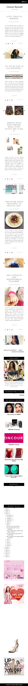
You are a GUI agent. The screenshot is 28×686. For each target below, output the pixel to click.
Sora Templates (12, 684)
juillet (8, 523)
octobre (9, 518)
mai (8, 539)
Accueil (20, 350)
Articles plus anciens (17, 352)
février (8, 544)
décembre (9, 515)
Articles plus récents (11, 350)
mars (8, 542)
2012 (6, 553)
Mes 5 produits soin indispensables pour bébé (14, 278)
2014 (6, 550)
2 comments (19, 178)
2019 (6, 510)
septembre (9, 520)
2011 (6, 555)
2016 (6, 547)
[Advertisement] (14, 621)
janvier (8, 545)
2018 (6, 512)
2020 (6, 509)
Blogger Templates (19, 684)
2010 (6, 556)
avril (8, 541)
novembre (9, 516)
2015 (6, 548)
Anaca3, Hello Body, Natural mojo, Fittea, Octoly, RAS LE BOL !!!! (14, 127)
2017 (6, 513)
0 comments (20, 43)
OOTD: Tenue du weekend (14, 17)
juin (8, 524)
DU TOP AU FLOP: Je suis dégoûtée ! (14, 67)
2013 (6, 551)
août (8, 521)
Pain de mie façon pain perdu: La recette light (14, 203)
